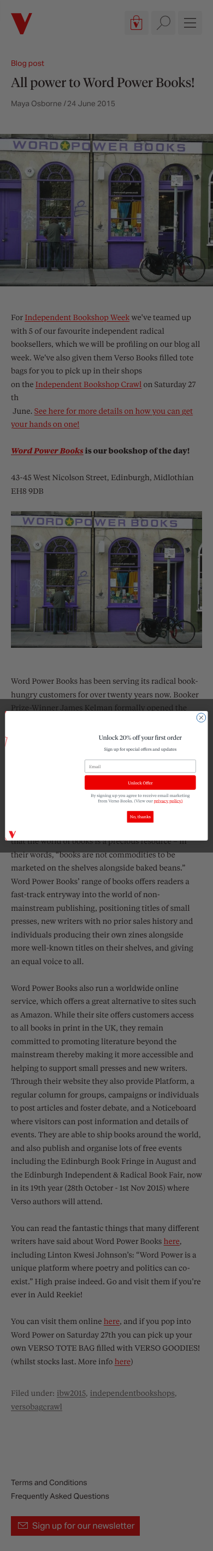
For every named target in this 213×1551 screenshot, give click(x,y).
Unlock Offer (140, 782)
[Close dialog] (201, 717)
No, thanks (140, 816)
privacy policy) (168, 800)
